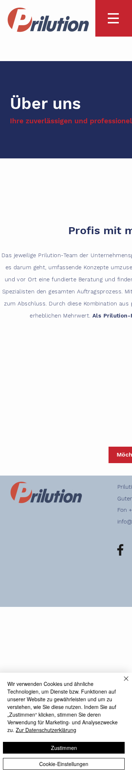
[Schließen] (122, 683)
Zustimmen (64, 747)
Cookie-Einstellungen (63, 763)
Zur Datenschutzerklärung (46, 729)
